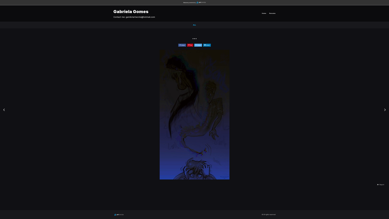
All (194, 25)
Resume (272, 13)
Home (264, 13)
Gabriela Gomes (131, 11)
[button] (380, 184)
